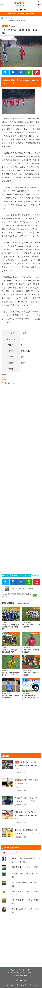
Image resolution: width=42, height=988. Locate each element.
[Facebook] (17, 10)
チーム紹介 (26, 970)
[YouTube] (24, 10)
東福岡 (36, 576)
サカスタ (4, 26)
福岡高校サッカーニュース (21, 576)
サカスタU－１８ (16, 985)
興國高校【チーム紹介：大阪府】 (26, 867)
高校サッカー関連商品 (20, 975)
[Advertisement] (21, 478)
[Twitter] (21, 10)
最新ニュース (15, 970)
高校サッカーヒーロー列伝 (16, 973)
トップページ (17, 852)
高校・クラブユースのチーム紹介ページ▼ (21, 13)
